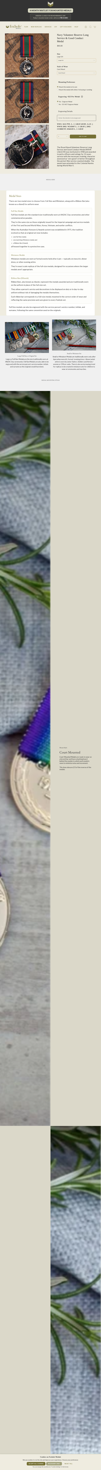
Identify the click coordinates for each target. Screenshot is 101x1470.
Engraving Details (65, 111)
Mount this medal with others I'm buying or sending (75, 90)
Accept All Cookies (36, 1463)
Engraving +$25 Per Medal (69, 97)
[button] (36, 27)
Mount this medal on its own (68, 87)
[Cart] (95, 27)
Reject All (68, 1463)
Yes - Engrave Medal (65, 101)
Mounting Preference (66, 82)
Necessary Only (54, 1463)
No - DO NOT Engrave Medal (68, 104)
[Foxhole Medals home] (50, 4)
